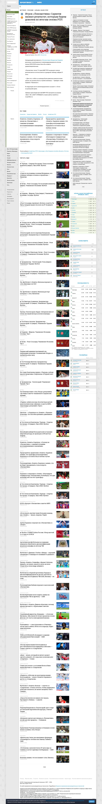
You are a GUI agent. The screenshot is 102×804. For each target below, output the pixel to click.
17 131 (82, 304)
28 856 (94, 289)
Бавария (16, 122)
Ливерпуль (9, 130)
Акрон (9, 93)
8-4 (93, 203)
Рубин (9, 111)
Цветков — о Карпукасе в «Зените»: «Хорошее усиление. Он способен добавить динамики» (82, 136)
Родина (73, 221)
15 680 (82, 307)
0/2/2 (91, 225)
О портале (35, 778)
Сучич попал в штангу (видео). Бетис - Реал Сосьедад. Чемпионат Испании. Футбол (83, 56)
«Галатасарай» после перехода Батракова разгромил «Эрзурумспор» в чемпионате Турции (83, 51)
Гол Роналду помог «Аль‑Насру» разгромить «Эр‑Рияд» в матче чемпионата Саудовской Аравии (81, 124)
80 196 (87, 296)
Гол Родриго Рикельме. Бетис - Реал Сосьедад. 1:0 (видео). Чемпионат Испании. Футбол (82, 61)
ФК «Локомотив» (43, 55)
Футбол (8, 9)
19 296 (82, 300)
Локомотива (46, 60)
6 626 (95, 326)
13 (71, 225)
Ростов (13, 106)
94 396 (87, 292)
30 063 (87, 338)
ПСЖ (16, 135)
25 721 (94, 314)
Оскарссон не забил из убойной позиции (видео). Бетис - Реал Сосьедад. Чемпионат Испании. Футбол (83, 45)
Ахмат (13, 93)
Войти (93, 3)
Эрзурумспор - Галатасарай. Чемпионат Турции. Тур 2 (80, 119)
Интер (16, 126)
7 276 (95, 300)
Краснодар (9, 102)
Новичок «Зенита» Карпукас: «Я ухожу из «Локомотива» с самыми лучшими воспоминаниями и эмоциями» (31, 122)
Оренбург (9, 106)
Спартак (13, 111)
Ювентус (13, 143)
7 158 (83, 341)
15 (71, 230)
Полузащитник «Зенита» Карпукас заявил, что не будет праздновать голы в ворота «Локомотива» (31, 138)
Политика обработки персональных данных (82, 778)
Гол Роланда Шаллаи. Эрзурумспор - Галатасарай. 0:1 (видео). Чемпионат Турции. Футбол (82, 110)
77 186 (87, 300)
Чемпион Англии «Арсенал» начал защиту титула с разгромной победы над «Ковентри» (82, 40)
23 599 (82, 292)
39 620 (87, 330)
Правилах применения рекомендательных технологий (70, 786)
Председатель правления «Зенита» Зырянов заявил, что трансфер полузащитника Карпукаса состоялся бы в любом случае (57, 123)
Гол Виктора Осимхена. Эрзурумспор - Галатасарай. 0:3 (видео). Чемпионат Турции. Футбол (83, 82)
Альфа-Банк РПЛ (41, 10)
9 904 (95, 341)
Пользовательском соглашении (76, 800)
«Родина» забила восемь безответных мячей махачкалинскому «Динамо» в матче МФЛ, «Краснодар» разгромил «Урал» (83, 130)
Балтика (16, 93)
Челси (16, 139)
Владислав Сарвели (57, 60)
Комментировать (44, 105)
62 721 (87, 307)
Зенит (16, 98)
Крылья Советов (13, 102)
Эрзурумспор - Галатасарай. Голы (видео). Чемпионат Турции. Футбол (82, 65)
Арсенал (9, 122)
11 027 (94, 330)
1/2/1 (91, 212)
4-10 (94, 230)
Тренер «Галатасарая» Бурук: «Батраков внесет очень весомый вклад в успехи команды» (83, 87)
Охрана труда (68, 778)
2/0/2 (91, 210)
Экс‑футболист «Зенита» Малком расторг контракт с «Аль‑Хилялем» (82, 77)
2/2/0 (91, 208)
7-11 (94, 221)
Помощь (22, 778)
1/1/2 (91, 219)
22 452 (94, 307)
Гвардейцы (83, 355)
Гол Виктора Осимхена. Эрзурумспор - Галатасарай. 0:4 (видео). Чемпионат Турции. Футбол (83, 70)
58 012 (87, 314)
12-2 (94, 201)
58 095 (87, 311)
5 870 (95, 345)
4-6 (93, 212)
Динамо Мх (9, 98)
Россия (30, 10)
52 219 (87, 322)
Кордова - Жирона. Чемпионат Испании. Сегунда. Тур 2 (81, 96)
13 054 (82, 322)
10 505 (82, 326)
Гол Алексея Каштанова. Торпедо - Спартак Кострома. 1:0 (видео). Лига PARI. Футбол (82, 179)
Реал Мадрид (9, 139)
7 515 (83, 338)
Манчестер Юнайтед (16, 130)
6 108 (95, 334)
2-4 (93, 225)
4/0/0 (91, 199)
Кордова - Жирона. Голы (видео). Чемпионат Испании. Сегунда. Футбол (83, 31)
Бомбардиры (83, 240)
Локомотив (16, 102)
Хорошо (92, 801)
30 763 (87, 334)
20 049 (82, 296)
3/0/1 (91, 201)
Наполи (13, 135)
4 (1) (93, 249)
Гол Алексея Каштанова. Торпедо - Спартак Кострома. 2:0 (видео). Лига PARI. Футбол (82, 174)
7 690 (83, 334)
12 (95, 199)
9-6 (93, 205)
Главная (9, 6)
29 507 (82, 289)
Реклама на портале (43, 778)
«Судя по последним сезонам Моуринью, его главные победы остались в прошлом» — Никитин (81, 21)
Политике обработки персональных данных (56, 800)
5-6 (93, 214)
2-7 (93, 228)
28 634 (87, 341)
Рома (13, 139)
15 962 (94, 322)
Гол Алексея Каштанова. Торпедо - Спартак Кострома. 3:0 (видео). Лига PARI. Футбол (82, 141)
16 (71, 232)
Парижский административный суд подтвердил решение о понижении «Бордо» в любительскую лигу (83, 105)
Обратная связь (28, 778)
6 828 (95, 338)
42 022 (87, 326)
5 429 (83, 345)
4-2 (93, 208)
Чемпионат (61, 100)
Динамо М (13, 98)
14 (71, 228)
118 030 (86, 289)
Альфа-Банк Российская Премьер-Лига (83, 194)
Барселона (9, 126)
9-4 (93, 199)
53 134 (87, 318)
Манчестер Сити (13, 130)
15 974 (94, 292)
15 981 (94, 318)
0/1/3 (91, 232)
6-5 (93, 210)
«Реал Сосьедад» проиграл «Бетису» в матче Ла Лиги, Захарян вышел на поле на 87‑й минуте (82, 35)
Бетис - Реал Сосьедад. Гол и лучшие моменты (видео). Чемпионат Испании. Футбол (82, 26)
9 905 (83, 330)
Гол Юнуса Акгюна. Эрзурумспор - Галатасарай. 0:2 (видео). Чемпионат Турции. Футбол (82, 92)
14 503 (82, 314)
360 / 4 (87, 360)
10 (71, 219)
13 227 (94, 304)
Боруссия (13, 126)
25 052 (94, 296)
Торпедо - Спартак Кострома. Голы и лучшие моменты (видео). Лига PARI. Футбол (82, 16)
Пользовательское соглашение (56, 778)
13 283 (82, 318)
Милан (9, 135)
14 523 (82, 311)
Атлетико (13, 122)
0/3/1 (91, 223)
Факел (16, 111)
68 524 (87, 304)
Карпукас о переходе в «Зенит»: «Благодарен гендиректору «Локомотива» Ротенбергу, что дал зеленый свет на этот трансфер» (57, 139)
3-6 (93, 232)
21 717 (87, 345)
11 (71, 221)
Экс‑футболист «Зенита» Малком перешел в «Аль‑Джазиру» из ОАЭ (81, 74)
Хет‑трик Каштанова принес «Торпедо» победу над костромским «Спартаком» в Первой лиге (83, 115)
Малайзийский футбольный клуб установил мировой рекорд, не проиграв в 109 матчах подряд (81, 146)
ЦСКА (13, 115)
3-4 (93, 223)
